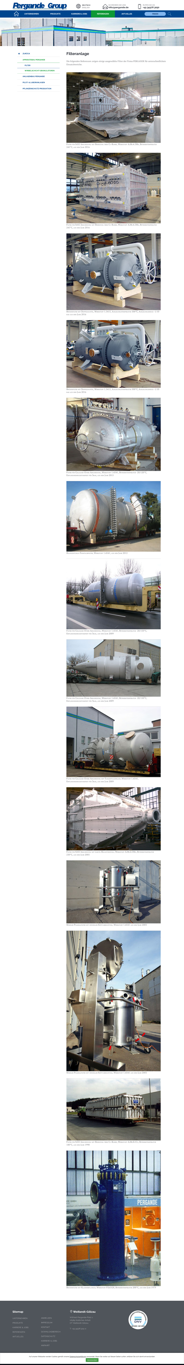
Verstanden (92, 1360)
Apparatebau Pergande (34, 60)
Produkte (18, 1323)
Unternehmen (20, 1318)
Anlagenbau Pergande (34, 76)
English (86, 8)
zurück (26, 54)
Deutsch (86, 5)
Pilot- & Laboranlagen (34, 82)
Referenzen (19, 1332)
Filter (27, 65)
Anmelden (46, 1318)
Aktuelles (18, 1336)
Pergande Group (44, 5)
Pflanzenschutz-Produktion (37, 89)
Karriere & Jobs (21, 1327)
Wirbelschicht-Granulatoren (40, 71)
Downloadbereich (50, 1332)
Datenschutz (48, 1336)
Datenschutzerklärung (78, 1356)
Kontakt (45, 1327)
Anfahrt (45, 1345)
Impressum (46, 1323)
